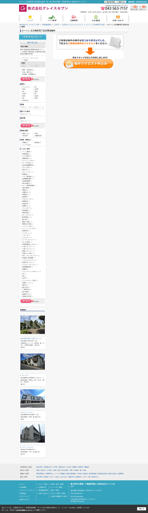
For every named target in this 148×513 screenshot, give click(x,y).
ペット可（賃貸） (57, 487)
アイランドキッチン (30, 265)
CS (24, 273)
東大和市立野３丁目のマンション (31, 338)
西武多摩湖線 (71, 473)
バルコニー (27, 237)
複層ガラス (27, 294)
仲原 (84, 470)
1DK (23, 89)
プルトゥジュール (26, 412)
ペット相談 (27, 151)
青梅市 (74, 467)
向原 (58, 470)
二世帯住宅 (27, 289)
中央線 (79, 473)
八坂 (89, 477)
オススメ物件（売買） (58, 493)
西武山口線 (112, 473)
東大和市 (39, 467)
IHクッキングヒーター (30, 255)
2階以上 (26, 190)
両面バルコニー (28, 251)
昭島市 (81, 467)
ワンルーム (26, 87)
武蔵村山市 (47, 467)
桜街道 (46, 477)
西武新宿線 (93, 473)
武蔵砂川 (79, 477)
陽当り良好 (27, 222)
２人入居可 (27, 156)
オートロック (27, 215)
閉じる (141, 509)
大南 (54, 470)
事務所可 (26, 201)
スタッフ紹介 (43, 484)
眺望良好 (26, 231)
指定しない (26, 133)
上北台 (56, 477)
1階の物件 (26, 188)
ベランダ (26, 235)
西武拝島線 (40, 473)
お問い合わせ (43, 493)
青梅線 (62, 473)
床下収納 (26, 292)
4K (23, 98)
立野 (70, 470)
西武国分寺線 (102, 473)
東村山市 (62, 467)
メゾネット (27, 233)
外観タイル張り (28, 253)
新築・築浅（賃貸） (58, 484)
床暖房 (25, 269)
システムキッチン (29, 260)
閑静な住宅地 (27, 224)
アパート (25, 58)
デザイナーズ (27, 199)
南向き (25, 285)
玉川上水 (63, 477)
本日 (36, 133)
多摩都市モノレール (52, 473)
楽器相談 (26, 154)
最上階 (25, 219)
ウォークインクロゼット (31, 271)
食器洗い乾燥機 (28, 258)
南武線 (85, 473)
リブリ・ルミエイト (27, 447)
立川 (51, 477)
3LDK (36, 96)
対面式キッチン (28, 262)
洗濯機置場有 (27, 179)
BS (24, 276)
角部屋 (25, 197)
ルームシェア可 (28, 161)
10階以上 (26, 192)
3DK (23, 96)
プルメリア (24, 375)
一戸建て (25, 60)
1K (36, 87)
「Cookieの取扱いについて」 (24, 510)
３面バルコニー (28, 249)
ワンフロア (27, 208)
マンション (34, 58)
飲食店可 (26, 203)
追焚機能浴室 (27, 267)
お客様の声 (42, 487)
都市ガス (26, 170)
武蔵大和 (71, 477)
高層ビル (26, 206)
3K (36, 93)
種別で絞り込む (32, 42)
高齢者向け (27, 158)
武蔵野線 (121, 473)
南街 (37, 470)
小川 (84, 477)
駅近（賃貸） (55, 490)
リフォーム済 (27, 226)
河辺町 (76, 470)
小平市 (55, 467)
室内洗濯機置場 (28, 165)
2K (23, 91)
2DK (36, 91)
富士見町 (65, 470)
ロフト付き (27, 167)
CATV (25, 278)
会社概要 (23, 487)
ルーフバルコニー (29, 240)
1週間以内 (38, 135)
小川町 (49, 470)
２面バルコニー (28, 246)
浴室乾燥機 (27, 181)
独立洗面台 (27, 183)
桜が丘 (43, 470)
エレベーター (27, 172)
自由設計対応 (27, 296)
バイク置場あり (28, 176)
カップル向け (27, 163)
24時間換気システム (30, 244)
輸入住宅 (26, 287)
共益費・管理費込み (29, 74)
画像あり (25, 142)
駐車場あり (27, 217)
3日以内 (25, 135)
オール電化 (27, 242)
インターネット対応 (30, 280)
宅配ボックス (27, 283)
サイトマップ (24, 496)
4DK (36, 98)
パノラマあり (26, 145)
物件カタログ (24, 499)
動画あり (38, 142)
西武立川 (95, 477)
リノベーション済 (29, 228)
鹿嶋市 (87, 467)
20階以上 (26, 194)
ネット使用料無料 (29, 185)
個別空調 (26, 212)
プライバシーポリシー (27, 490)
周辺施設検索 (43, 490)
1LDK (36, 89)
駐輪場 (25, 174)
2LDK (24, 93)
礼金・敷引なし (27, 72)
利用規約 (23, 493)
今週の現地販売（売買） (59, 496)
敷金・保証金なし (28, 70)
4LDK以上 (25, 100)
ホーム (22, 484)
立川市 (68, 467)
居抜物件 (26, 210)
